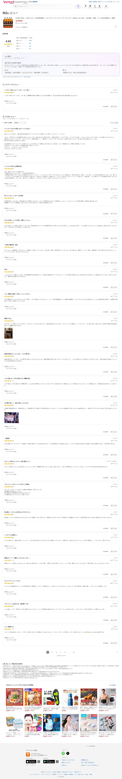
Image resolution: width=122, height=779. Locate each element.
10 (73, 652)
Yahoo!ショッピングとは (68, 760)
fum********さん (114, 405)
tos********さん (114, 222)
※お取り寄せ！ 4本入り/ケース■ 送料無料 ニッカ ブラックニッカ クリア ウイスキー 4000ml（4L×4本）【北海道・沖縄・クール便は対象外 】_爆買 (65, 18)
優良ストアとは (66, 762)
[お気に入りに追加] (115, 26)
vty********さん (114, 320)
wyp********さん (114, 514)
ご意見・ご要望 (88, 774)
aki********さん (114, 463)
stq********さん (114, 440)
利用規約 (54, 774)
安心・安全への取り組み (87, 762)
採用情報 (71, 774)
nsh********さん (114, 198)
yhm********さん (114, 560)
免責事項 (66, 774)
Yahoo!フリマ (77, 772)
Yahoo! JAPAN (93, 1)
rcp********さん (114, 271)
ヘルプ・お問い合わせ (79, 774)
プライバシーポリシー (35, 774)
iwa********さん (114, 247)
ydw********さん (114, 583)
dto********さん (114, 486)
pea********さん (114, 296)
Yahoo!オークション (67, 772)
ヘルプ (117, 1)
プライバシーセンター (46, 774)
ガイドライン (60, 774)
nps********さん (114, 92)
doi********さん (114, 131)
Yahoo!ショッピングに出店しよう (106, 1)
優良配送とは (84, 760)
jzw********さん (114, 606)
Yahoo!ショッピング (46, 772)
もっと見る (112, 685)
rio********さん (114, 537)
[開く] (8, 333)
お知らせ (64, 765)
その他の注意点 (27, 76)
